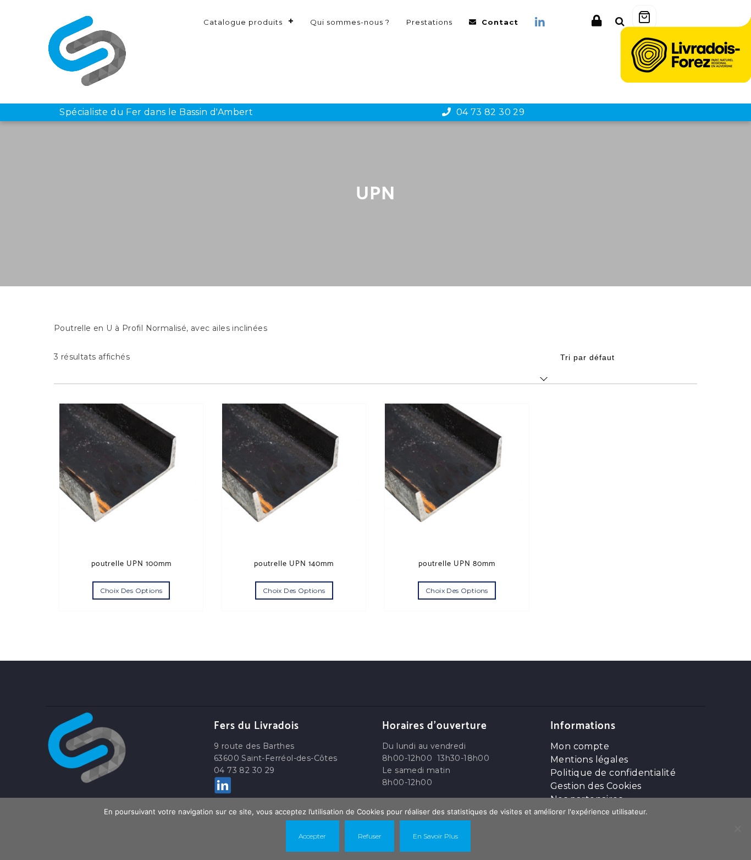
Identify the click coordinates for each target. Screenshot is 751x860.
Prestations (429, 22)
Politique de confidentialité (613, 773)
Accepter (312, 836)
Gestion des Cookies (596, 786)
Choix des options (131, 590)
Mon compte (579, 746)
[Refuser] (737, 828)
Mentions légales (589, 759)
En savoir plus (435, 836)
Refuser (370, 836)
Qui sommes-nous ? (350, 22)
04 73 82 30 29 (487, 112)
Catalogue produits (243, 22)
